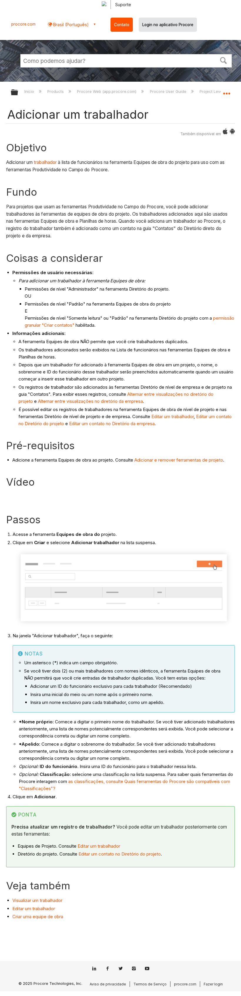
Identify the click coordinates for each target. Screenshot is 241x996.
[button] (223, 60)
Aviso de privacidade (108, 984)
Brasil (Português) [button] (70, 24)
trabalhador (45, 162)
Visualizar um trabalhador (37, 900)
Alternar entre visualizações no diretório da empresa (90, 401)
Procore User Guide (168, 91)
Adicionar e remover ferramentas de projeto (178, 460)
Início (29, 91)
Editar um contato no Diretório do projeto (119, 854)
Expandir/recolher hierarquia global (18, 92)
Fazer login (213, 984)
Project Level (212, 91)
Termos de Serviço (150, 984)
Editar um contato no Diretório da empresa (112, 423)
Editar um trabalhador (172, 416)
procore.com (23, 24)
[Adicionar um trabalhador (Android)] (232, 132)
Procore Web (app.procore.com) (107, 91)
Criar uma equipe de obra (37, 916)
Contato (121, 24)
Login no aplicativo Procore (167, 24)
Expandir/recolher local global (226, 90)
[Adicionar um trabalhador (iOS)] (225, 132)
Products (56, 91)
